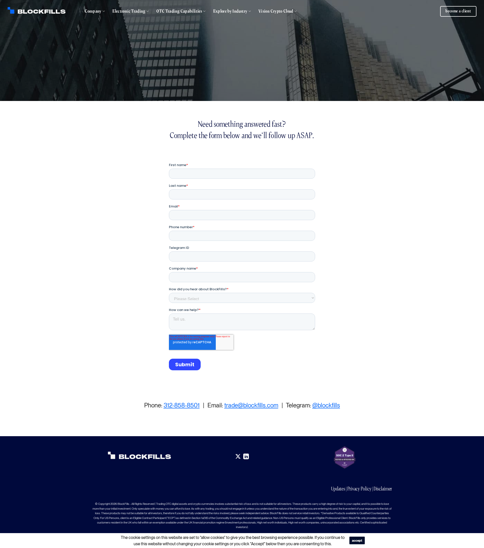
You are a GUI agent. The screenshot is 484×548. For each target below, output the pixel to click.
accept (357, 540)
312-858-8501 (182, 405)
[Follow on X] (238, 457)
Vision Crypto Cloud (275, 11)
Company (93, 11)
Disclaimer (383, 488)
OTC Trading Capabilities (179, 11)
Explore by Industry (230, 11)
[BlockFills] (37, 10)
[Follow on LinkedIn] (246, 457)
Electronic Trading (128, 11)
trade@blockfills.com (251, 405)
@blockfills (326, 405)
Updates (338, 488)
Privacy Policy (359, 488)
